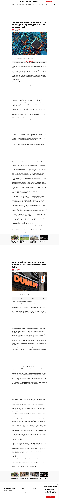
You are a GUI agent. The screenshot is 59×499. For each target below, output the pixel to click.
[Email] (20, 58)
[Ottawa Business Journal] (29, 1)
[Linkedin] (26, 58)
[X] (24, 58)
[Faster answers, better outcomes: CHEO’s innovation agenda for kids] (34, 237)
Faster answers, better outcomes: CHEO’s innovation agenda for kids (33, 242)
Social (11, 240)
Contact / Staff (24, 491)
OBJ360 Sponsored (22, 240)
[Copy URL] (18, 58)
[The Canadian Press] (13, 30)
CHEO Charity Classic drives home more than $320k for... (24, 242)
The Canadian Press (18, 29)
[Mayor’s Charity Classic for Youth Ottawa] (15, 237)
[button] (54, 4)
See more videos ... (43, 241)
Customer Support (35, 492)
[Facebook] (22, 58)
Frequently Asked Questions (36, 491)
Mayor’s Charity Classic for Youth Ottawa (14, 242)
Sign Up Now (50, 496)
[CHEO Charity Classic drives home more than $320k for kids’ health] (24, 237)
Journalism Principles (25, 492)
